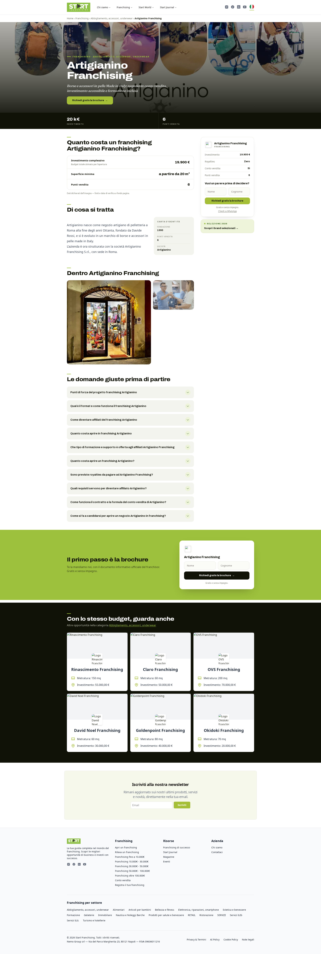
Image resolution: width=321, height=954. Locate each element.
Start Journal (167, 7)
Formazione (73, 915)
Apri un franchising (126, 847)
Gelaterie (89, 915)
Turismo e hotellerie (94, 920)
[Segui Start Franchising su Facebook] (233, 7)
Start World (145, 7)
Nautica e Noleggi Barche (130, 915)
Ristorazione (206, 915)
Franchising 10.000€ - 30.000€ (131, 861)
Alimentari (119, 909)
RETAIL (191, 915)
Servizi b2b (236, 915)
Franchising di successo (176, 847)
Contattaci (217, 852)
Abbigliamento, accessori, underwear (112, 18)
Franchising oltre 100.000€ (130, 875)
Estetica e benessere (234, 909)
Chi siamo (102, 7)
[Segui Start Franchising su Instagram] (227, 7)
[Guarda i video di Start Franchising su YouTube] (245, 7)
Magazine (168, 856)
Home (70, 18)
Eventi (166, 861)
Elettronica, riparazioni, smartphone (198, 909)
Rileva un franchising (127, 852)
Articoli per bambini (140, 909)
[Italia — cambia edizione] (251, 7)
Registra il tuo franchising (129, 885)
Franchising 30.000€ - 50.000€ (131, 866)
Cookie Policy (231, 939)
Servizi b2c (73, 920)
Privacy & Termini (196, 939)
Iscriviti (182, 805)
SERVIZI (221, 915)
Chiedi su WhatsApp (227, 211)
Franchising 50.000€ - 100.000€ (132, 870)
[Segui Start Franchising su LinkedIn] (239, 7)
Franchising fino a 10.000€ (129, 856)
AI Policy (215, 939)
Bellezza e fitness (164, 909)
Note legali (248, 939)
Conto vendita (123, 880)
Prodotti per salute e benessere (166, 915)
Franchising (123, 7)
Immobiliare (105, 915)
